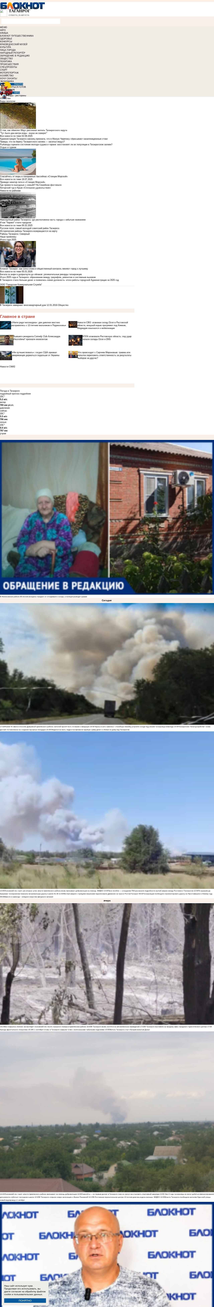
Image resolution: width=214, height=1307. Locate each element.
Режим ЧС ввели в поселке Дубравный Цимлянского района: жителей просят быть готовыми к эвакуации (47, 727)
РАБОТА (18, 84)
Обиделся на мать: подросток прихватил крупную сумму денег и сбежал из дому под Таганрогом (90, 730)
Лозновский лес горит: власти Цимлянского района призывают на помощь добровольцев (41, 1194)
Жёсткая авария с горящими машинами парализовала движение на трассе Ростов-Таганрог (100, 894)
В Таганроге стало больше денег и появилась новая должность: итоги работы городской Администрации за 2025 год (59, 280)
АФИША (4, 33)
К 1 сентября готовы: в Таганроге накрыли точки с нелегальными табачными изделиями (68, 1030)
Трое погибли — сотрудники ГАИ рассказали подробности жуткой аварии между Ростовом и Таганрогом (150, 891)
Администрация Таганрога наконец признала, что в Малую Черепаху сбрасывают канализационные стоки (54, 139)
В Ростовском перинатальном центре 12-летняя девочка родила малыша (123, 1197)
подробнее (25, 393)
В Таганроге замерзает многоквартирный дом (23, 305)
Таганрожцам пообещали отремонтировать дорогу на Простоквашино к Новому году (177, 894)
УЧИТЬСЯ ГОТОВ (17, 87)
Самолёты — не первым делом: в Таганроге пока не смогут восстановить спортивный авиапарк (120, 1194)
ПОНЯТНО (25, 1300)
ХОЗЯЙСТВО (7, 75)
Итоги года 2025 (8, 239)
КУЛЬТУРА (5, 47)
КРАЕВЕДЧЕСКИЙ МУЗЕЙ (13, 44)
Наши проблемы (8, 236)
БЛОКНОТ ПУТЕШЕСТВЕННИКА (17, 36)
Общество (63, 305)
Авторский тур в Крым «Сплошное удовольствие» (25, 188)
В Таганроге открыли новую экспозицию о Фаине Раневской (63, 1197)
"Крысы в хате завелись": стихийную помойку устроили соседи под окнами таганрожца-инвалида (134, 727)
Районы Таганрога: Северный (15, 234)
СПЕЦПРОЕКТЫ (8, 67)
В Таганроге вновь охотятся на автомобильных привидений (115, 1027)
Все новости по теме (10, 136)
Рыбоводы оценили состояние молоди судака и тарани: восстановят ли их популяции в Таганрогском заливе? (56, 144)
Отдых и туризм (8, 147)
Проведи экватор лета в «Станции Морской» (22, 182)
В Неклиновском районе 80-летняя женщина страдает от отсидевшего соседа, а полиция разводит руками (43, 597)
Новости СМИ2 (7, 366)
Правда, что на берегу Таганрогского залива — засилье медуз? (32, 141)
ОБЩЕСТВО (6, 58)
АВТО (3, 30)
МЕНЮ (3, 27)
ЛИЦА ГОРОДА (8, 50)
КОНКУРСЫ (6, 41)
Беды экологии (7, 101)
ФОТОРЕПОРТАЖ (9, 73)
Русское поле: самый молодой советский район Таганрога (29, 228)
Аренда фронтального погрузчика (14, 1030)
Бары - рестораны (17, 95)
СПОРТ (3, 70)
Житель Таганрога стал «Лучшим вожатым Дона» (130, 1030)
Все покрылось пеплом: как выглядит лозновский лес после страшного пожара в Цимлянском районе (45, 1027)
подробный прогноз (9, 393)
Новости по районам (10, 190)
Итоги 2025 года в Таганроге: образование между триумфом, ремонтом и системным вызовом (48, 277)
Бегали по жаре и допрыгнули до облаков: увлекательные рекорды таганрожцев (41, 274)
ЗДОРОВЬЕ (6, 38)
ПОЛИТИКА (6, 61)
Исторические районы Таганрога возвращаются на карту (28, 231)
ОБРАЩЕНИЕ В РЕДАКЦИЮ (15, 55)
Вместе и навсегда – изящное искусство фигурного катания (29, 897)
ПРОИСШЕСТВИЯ (9, 64)
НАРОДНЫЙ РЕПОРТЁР (12, 53)
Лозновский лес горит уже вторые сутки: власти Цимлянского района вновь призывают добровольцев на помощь (50, 891)
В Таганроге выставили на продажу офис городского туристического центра (176, 1027)
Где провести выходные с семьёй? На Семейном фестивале (31, 185)
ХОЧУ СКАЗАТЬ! (8, 78)
